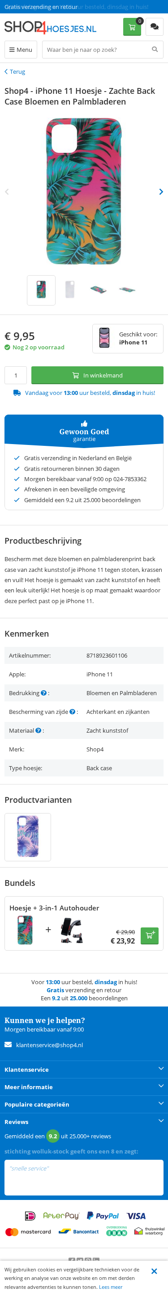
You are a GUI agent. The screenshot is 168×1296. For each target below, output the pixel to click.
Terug (17, 71)
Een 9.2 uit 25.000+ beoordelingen (49, 7)
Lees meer (110, 1286)
